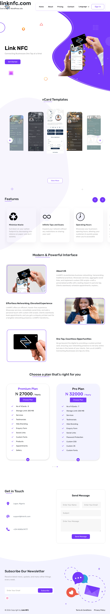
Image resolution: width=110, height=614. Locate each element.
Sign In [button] (98, 6)
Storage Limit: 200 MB (25, 411)
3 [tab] (57, 467)
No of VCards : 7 (72, 406)
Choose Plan (28, 400)
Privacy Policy (99, 610)
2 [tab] (55, 467)
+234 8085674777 (20, 529)
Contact (71, 7)
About (50, 7)
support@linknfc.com (21, 516)
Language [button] (83, 7)
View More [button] (55, 181)
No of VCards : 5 (22, 406)
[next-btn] (100, 140)
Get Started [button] (12, 62)
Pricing (60, 7)
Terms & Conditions (83, 610)
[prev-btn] (10, 140)
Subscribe (45, 591)
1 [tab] (53, 467)
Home (41, 7)
